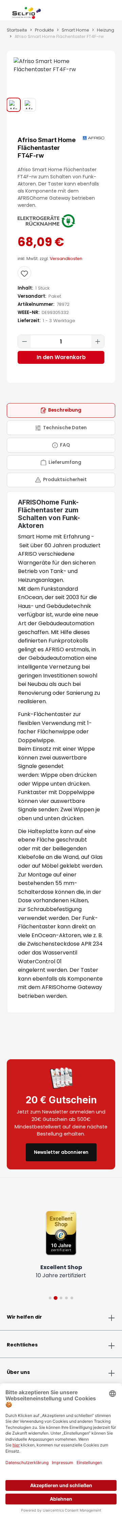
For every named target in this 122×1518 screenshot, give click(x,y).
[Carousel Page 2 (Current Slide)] (55, 1298)
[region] (61, 81)
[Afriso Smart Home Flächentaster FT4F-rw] (61, 65)
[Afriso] (93, 138)
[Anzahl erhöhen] (97, 341)
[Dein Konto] (104, 11)
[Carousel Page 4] (66, 1298)
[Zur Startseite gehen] (26, 11)
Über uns (18, 1372)
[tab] (61, 410)
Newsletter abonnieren (61, 1152)
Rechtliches (22, 1344)
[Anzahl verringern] (24, 341)
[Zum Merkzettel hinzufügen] (24, 273)
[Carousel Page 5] (71, 1298)
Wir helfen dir (24, 1317)
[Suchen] (99, 11)
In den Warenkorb (61, 357)
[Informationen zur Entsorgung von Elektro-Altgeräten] (46, 221)
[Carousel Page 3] (61, 1298)
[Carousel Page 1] (50, 1298)
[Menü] (6, 11)
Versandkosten (66, 258)
